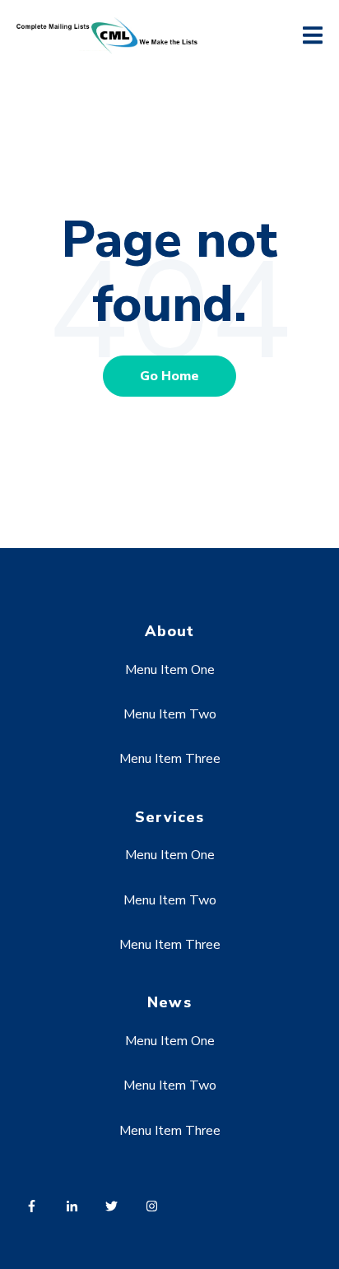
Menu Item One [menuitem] (170, 670)
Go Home (169, 376)
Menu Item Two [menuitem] (169, 714)
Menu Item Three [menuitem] (170, 759)
